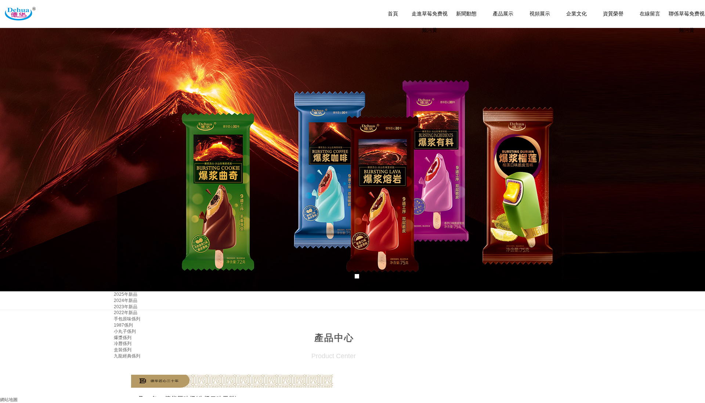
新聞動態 (466, 14)
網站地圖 (9, 399)
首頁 (393, 14)
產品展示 (503, 14)
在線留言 (650, 14)
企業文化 (576, 14)
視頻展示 (539, 14)
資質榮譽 (613, 14)
